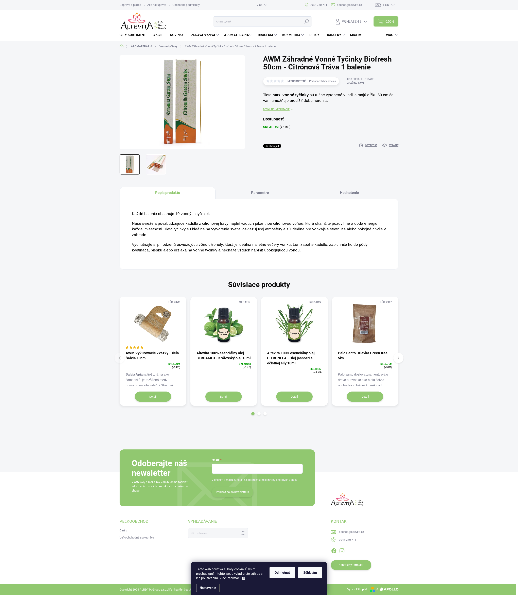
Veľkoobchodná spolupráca (137, 537)
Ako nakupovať (156, 4)
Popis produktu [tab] (167, 193)
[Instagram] (342, 550)
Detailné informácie (276, 109)
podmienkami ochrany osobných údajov (272, 479)
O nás (123, 530)
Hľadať (307, 21)
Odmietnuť (282, 573)
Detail (152, 396)
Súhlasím (310, 573)
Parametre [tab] (260, 193)
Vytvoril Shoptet (357, 589)
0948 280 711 (347, 539)
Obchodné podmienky (186, 4)
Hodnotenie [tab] (349, 193)
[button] (253, 414)
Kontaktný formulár (351, 564)
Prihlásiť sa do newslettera (232, 492)
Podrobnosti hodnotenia (322, 81)
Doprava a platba (130, 4)
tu (243, 578)
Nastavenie (208, 588)
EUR (386, 5)
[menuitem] (134, 35)
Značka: (355, 83)
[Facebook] (334, 550)
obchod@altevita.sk (351, 531)
